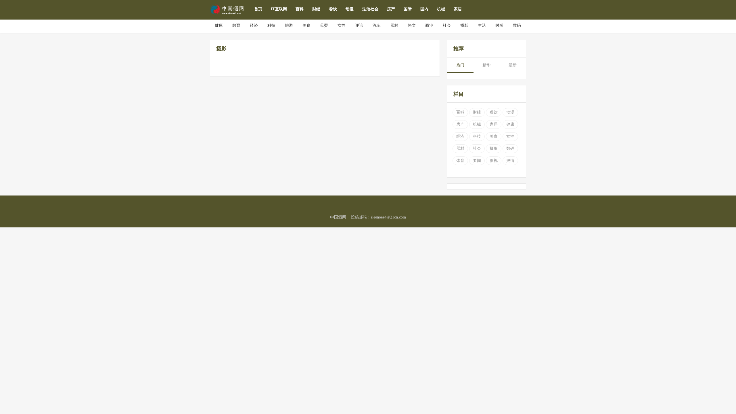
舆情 (510, 160)
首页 (258, 9)
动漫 (350, 9)
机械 (441, 9)
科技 (477, 136)
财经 (316, 9)
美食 (494, 136)
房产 (391, 9)
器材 (460, 148)
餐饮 (333, 9)
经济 (460, 136)
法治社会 (370, 9)
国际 (408, 9)
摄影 (494, 148)
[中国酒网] (228, 9)
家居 (458, 9)
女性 (510, 136)
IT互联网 (279, 9)
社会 (477, 148)
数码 (510, 148)
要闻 (477, 160)
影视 (494, 160)
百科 (300, 9)
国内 (424, 9)
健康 (510, 124)
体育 (460, 160)
